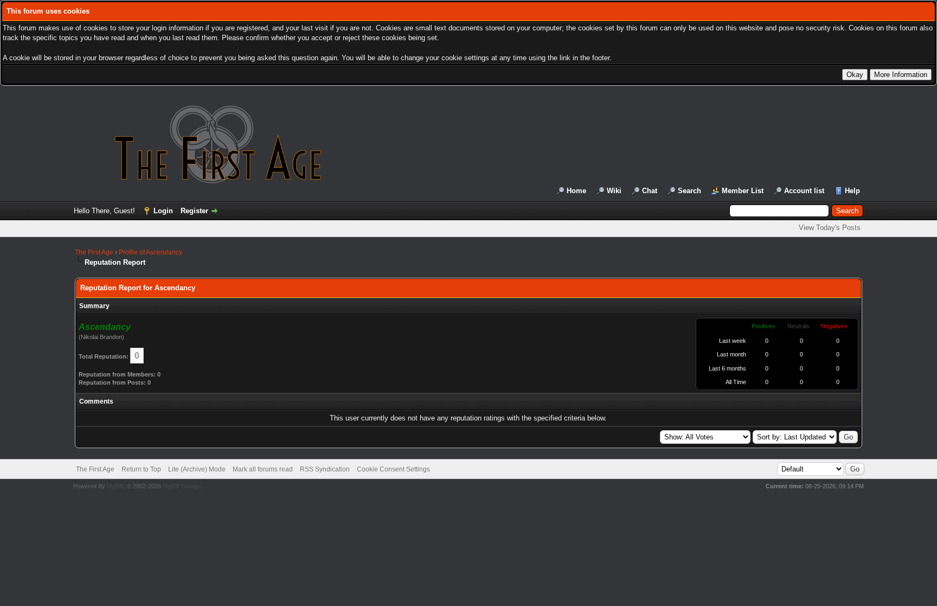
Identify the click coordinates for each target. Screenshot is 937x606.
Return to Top (141, 469)
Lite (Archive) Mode (197, 469)
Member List (742, 191)
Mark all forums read (263, 469)
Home (576, 191)
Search (689, 191)
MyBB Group (181, 486)
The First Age (94, 252)
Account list (804, 191)
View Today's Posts (830, 228)
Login (163, 211)
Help (852, 191)
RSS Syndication (325, 469)
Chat (649, 191)
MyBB (115, 486)
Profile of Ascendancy (150, 252)
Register (194, 211)
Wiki (614, 191)
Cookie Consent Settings (393, 469)
